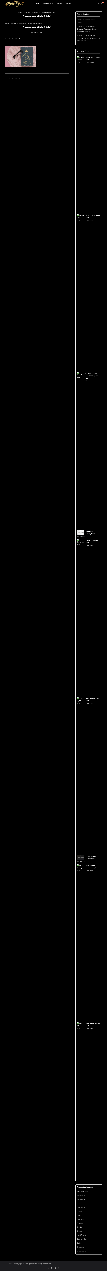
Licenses (59, 3)
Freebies (80, 1223)
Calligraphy (81, 1207)
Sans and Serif (82, 1239)
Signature (80, 1247)
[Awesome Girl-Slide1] (19, 38)
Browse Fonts (48, 3)
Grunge (79, 1231)
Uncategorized (82, 1251)
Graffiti (79, 1227)
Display (79, 1211)
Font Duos (80, 1219)
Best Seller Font (82, 1191)
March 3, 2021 (38, 32)
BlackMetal (81, 1199)
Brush (79, 1203)
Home (38, 3)
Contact (68, 3)
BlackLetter (81, 1195)
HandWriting (81, 1235)
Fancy (79, 1215)
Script (79, 1243)
